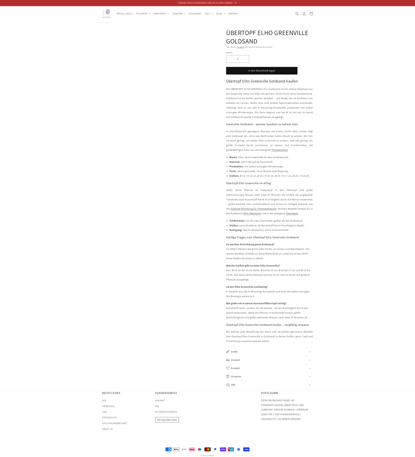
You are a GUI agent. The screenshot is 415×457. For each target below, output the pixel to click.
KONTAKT (160, 400)
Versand (240, 47)
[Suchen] (297, 13)
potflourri (210, 455)
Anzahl (229, 52)
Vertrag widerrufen (167, 419)
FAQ (157, 406)
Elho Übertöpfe (252, 213)
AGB (104, 411)
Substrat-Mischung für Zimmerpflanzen (254, 208)
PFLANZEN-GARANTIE (166, 411)
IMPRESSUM (108, 406)
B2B (104, 400)
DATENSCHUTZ (109, 417)
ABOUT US (107, 429)
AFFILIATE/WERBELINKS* (115, 423)
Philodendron (280, 150)
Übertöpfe (292, 213)
